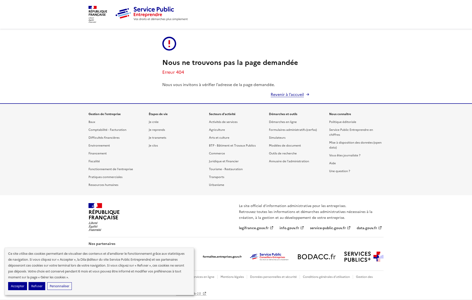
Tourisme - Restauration (226, 169)
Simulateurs (277, 137)
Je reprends (157, 130)
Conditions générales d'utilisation (326, 277)
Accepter (17, 286)
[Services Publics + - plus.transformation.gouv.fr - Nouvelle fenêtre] (364, 257)
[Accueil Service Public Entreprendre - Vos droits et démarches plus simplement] (152, 20)
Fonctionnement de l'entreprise (110, 169)
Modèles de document (285, 145)
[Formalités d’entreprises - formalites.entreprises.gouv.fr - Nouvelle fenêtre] (222, 257)
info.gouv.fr (289, 228)
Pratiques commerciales (105, 177)
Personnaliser (59, 286)
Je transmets (157, 137)
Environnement (99, 145)
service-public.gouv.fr (328, 228)
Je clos (153, 145)
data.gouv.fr (367, 228)
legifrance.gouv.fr (254, 228)
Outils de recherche (283, 153)
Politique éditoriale (342, 122)
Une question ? (339, 171)
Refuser (37, 286)
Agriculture (217, 130)
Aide (332, 163)
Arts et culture (219, 137)
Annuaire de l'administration (289, 161)
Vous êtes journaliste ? (344, 155)
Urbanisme (216, 185)
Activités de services (223, 122)
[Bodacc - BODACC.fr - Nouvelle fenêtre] (316, 257)
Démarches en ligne (283, 122)
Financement (97, 153)
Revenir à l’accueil (287, 94)
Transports (216, 177)
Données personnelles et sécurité (273, 277)
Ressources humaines (103, 185)
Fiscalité (94, 161)
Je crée (154, 122)
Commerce (217, 153)
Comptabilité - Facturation (107, 130)
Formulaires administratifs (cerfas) (293, 130)
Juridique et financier (224, 161)
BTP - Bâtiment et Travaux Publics (232, 145)
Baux (91, 122)
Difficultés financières (103, 137)
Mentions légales (232, 277)
